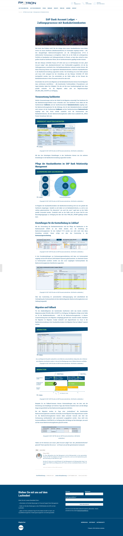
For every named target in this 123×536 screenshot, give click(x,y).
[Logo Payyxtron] (27, 3)
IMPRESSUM (84, 522)
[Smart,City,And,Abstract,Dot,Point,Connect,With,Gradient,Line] (61, 36)
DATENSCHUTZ (101, 522)
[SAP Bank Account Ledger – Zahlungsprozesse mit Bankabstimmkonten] (1, 268)
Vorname (67, 491)
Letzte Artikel (42, 450)
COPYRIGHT (92, 522)
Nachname (87, 491)
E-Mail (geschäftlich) (70, 497)
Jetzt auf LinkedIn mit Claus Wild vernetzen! (52, 467)
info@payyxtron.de (77, 3)
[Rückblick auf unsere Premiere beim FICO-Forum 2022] (122, 268)
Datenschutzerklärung (82, 510)
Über (37, 450)
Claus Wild (84, 475)
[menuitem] (23, 8)
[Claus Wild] (39, 458)
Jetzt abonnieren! (84, 504)
